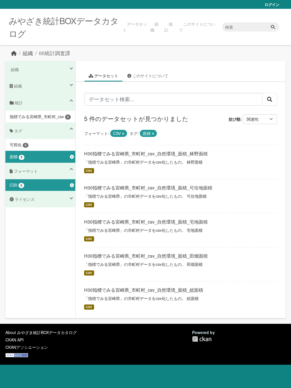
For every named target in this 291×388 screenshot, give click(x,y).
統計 (169, 27)
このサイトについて (197, 27)
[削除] (123, 133)
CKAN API (14, 340)
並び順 (234, 119)
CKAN (201, 339)
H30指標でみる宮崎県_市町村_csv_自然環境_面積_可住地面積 (148, 187)
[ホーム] (14, 53)
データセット (135, 27)
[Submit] (272, 27)
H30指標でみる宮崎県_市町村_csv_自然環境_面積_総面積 (143, 290)
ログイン (272, 4)
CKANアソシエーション (26, 347)
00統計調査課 (54, 53)
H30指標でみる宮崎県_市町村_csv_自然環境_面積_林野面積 (146, 153)
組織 (154, 27)
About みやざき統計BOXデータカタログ (41, 332)
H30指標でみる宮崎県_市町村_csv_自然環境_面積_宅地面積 (146, 221)
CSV (89, 170)
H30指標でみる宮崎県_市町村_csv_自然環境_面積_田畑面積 (146, 256)
